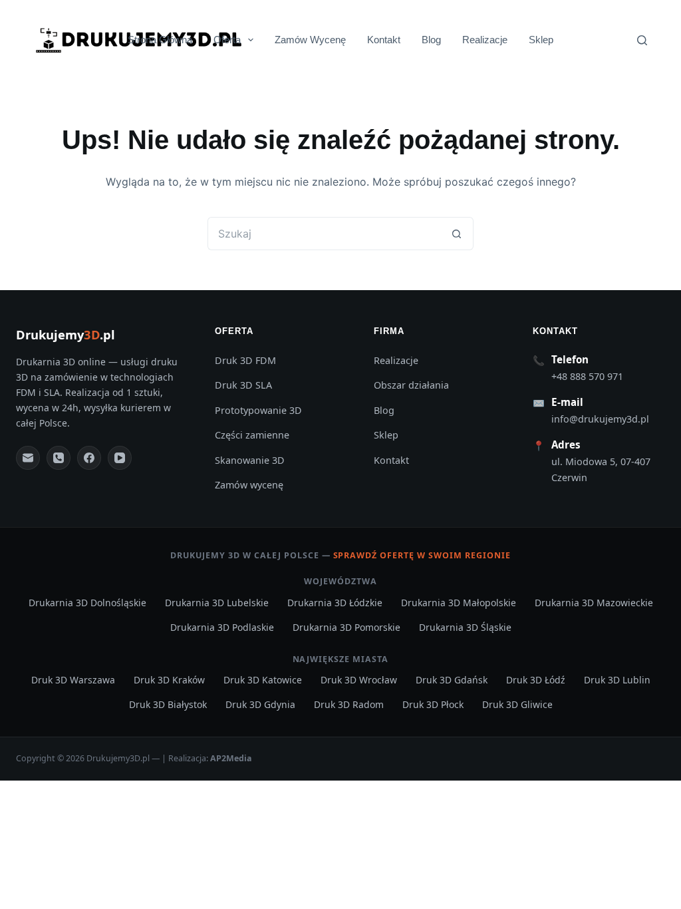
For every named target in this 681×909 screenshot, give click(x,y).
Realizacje (484, 39)
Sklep (541, 39)
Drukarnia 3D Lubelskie (217, 602)
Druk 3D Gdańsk (451, 679)
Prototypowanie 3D (258, 410)
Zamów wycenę (249, 484)
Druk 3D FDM (245, 360)
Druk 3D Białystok (168, 704)
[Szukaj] (642, 40)
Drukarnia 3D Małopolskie (458, 602)
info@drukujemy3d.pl (600, 419)
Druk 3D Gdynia (260, 704)
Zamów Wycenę (310, 39)
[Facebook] (89, 458)
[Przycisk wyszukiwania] (457, 233)
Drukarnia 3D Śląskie (465, 627)
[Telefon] (58, 458)
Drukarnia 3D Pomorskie (346, 627)
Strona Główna (160, 39)
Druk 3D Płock (433, 704)
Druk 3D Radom (349, 704)
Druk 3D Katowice (262, 679)
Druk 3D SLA (243, 385)
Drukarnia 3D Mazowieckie (594, 602)
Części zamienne (252, 435)
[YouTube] (120, 458)
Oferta (227, 39)
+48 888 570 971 (587, 376)
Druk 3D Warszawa (73, 679)
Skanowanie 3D (250, 460)
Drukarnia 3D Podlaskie (222, 627)
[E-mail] (28, 458)
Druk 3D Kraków (169, 679)
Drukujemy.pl (65, 334)
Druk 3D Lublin (617, 679)
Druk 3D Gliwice (517, 704)
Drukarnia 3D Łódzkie (334, 602)
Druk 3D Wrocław (359, 679)
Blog (431, 39)
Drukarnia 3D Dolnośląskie (87, 602)
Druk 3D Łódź (535, 679)
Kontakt (383, 39)
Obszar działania (411, 385)
